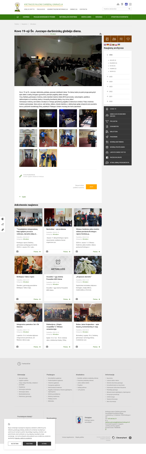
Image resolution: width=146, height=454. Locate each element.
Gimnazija (73, 9)
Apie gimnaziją (23, 378)
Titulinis (16, 24)
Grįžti (24, 197)
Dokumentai (114, 126)
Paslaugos (41, 9)
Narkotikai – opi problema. (56, 229)
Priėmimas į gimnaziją (25, 396)
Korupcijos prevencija (113, 394)
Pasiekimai (113, 137)
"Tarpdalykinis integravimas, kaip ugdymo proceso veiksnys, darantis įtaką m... (27, 231)
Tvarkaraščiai (25, 364)
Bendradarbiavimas (24, 394)
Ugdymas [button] (26, 17)
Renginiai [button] (99, 17)
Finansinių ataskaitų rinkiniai (85, 380)
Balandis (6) (113, 63)
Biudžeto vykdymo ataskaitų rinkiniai (87, 378)
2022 (110, 91)
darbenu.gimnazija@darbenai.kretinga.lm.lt (117, 422)
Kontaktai (83, 9)
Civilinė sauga (111, 397)
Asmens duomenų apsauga (115, 383)
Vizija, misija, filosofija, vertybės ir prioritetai (28, 384)
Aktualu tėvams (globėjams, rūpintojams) (118, 392)
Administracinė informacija (57, 9)
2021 (110, 96)
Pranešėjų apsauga (112, 390)
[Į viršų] (130, 437)
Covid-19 (113, 109)
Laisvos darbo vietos (118, 152)
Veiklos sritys (29, 9)
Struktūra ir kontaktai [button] (119, 17)
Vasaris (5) (113, 68)
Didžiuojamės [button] (86, 17)
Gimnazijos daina (24, 392)
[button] (118, 4)
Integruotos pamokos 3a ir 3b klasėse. (28, 325)
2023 (110, 86)
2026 (110, 55)
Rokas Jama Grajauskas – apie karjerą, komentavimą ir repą (87, 325)
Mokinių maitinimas (117, 142)
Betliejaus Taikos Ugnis (25, 277)
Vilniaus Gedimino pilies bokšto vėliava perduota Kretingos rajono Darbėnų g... (87, 231)
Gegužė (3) (113, 60)
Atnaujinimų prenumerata (119, 162)
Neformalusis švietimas (55, 387)
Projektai (113, 121)
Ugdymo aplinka (23, 380)
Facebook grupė (116, 157)
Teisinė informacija (112, 399)
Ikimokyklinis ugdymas (54, 378)
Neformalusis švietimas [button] (68, 17)
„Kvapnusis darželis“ (83, 277)
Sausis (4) (113, 71)
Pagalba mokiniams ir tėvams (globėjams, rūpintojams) (60, 391)
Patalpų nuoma (52, 398)
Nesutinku (29, 443)
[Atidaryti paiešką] (129, 8)
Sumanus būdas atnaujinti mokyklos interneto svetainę (103, 438)
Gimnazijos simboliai (25, 389)
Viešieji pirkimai (81, 387)
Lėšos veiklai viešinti (83, 383)
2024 (110, 81)
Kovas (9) (112, 66)
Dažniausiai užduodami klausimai (116, 387)
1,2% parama (81, 390)
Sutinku (44, 443)
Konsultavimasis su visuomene (115, 385)
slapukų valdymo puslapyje (23, 438)
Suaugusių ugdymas (54, 385)
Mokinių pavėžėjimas (117, 147)
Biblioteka (114, 131)
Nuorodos (110, 378)
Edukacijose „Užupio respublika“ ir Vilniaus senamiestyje (54, 326)
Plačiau (36, 251)
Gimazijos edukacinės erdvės (118, 115)
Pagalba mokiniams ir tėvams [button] (44, 17)
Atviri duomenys (111, 401)
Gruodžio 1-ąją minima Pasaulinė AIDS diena (54, 278)
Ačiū (91, 187)
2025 (110, 76)
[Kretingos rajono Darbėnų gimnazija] (17, 7)
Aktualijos (33, 24)
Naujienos (25, 24)
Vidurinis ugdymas (53, 383)
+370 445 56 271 (112, 418)
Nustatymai (14, 443)
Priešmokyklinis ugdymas (55, 380)
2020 (110, 101)
